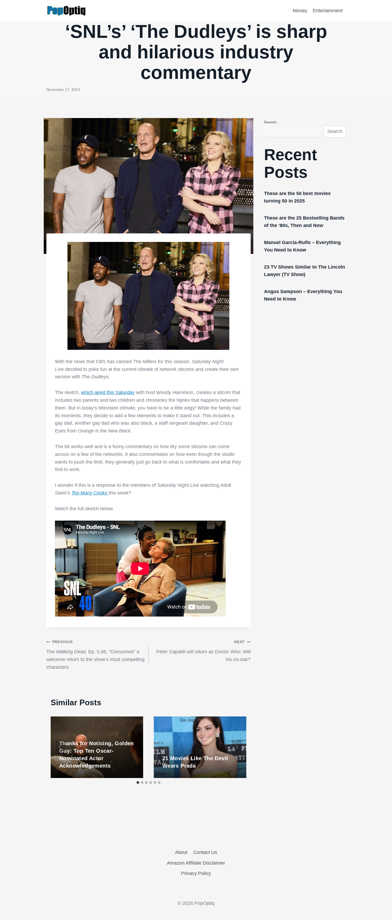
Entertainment (328, 10)
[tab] (138, 782)
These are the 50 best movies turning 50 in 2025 (297, 197)
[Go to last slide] (60, 747)
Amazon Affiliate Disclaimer (196, 863)
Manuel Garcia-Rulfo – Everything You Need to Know (302, 246)
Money (300, 10)
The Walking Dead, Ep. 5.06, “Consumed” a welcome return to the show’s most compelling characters (95, 655)
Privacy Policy (196, 873)
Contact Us (205, 852)
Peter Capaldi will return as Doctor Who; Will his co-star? (203, 651)
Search (270, 122)
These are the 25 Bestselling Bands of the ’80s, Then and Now (304, 221)
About (181, 852)
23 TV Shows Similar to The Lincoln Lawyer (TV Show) (304, 270)
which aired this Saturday (108, 392)
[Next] (237, 747)
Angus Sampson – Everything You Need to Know (303, 295)
